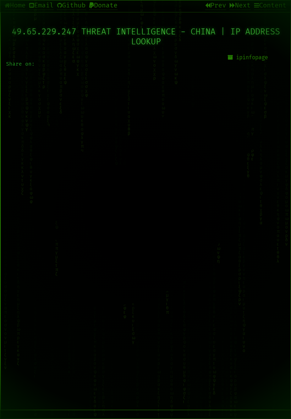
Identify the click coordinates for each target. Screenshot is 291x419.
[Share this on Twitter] (146, 207)
